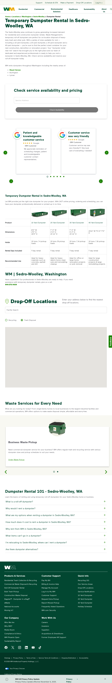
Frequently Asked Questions (53, 606)
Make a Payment (67, 3)
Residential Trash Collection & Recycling (20, 580)
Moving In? (8, 610)
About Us (104, 10)
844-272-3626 (11, 284)
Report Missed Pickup (50, 603)
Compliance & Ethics (12, 633)
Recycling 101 (83, 580)
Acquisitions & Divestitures (52, 633)
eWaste (7, 603)
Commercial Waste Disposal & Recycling (20, 584)
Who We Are (9, 622)
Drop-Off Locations (84, 3)
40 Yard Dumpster (96, 223)
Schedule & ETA (51, 3)
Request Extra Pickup (50, 599)
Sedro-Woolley (39, 17)
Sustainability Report (12, 641)
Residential (23, 9)
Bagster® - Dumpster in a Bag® (17, 599)
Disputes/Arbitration (69, 658)
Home (8, 17)
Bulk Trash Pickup (11, 591)
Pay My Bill (46, 580)
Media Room (9, 630)
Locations (16, 17)
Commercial (39, 9)
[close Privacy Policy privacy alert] (105, 679)
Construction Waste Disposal (15, 595)
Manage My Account (50, 588)
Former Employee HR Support (54, 637)
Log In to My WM (48, 591)
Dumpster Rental (54, 17)
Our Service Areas (85, 584)
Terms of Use (31, 658)
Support (39, 3)
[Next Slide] (106, 471)
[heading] (56, 501)
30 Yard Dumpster (77, 223)
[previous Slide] (5, 153)
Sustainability (89, 9)
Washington (27, 17)
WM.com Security (49, 610)
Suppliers (45, 630)
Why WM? (8, 626)
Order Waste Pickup (16, 460)
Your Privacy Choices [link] (17, 668)
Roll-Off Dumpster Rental (14, 588)
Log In (98, 3)
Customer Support (49, 595)
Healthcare (73, 9)
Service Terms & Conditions (48, 658)
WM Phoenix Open (11, 637)
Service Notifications (86, 591)
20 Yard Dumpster (57, 223)
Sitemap (7, 658)
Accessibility (83, 658)
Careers (45, 622)
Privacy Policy (18, 658)
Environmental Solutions (57, 10)
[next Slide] (107, 153)
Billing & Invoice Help (50, 584)
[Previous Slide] (6, 471)
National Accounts (11, 606)
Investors (45, 626)
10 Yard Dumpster (38, 223)
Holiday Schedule (85, 606)
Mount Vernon (15, 70)
